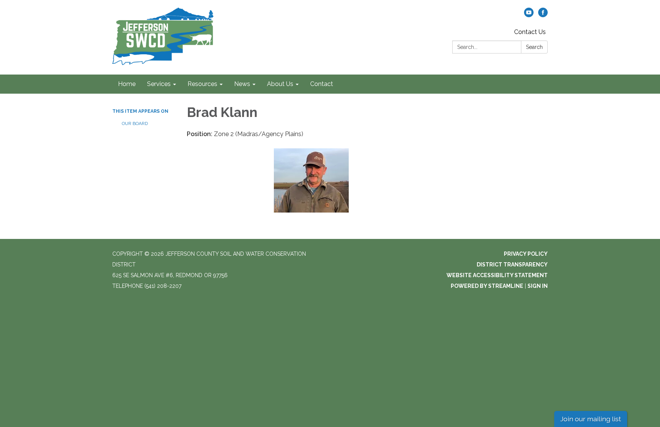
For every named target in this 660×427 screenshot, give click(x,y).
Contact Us (530, 32)
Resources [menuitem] (202, 84)
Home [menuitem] (127, 84)
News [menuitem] (242, 84)
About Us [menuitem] (280, 84)
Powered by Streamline (487, 286)
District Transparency (512, 264)
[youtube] (529, 15)
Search (534, 47)
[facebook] (543, 15)
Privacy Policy (526, 254)
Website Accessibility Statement (497, 275)
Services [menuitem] (159, 84)
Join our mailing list (590, 419)
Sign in (537, 286)
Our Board (135, 123)
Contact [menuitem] (321, 84)
